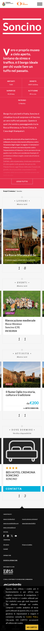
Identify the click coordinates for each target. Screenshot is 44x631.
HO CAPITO (32, 627)
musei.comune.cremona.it (29, 519)
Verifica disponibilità (22, 433)
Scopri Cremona (9, 191)
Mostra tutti (22, 204)
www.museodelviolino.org (10, 523)
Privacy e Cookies (27, 544)
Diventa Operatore (10, 560)
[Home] (15, 4)
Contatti (5, 549)
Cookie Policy (32, 617)
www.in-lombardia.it (9, 519)
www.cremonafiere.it (9, 527)
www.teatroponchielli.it (28, 523)
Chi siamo (6, 544)
